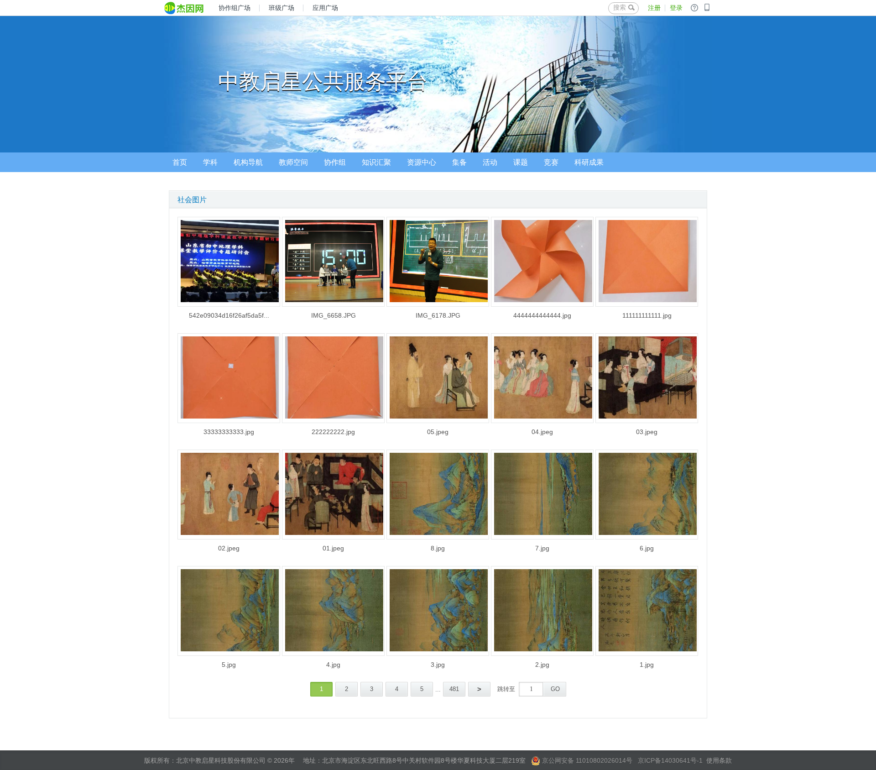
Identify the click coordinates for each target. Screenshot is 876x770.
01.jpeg (333, 548)
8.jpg (438, 548)
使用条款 (719, 760)
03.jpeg (646, 431)
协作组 (335, 162)
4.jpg (333, 664)
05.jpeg (437, 431)
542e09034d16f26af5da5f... (229, 315)
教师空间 (293, 162)
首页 (179, 162)
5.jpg (229, 664)
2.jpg (542, 664)
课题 (520, 162)
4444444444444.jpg (542, 315)
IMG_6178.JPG (438, 315)
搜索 (619, 7)
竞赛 (551, 162)
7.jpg (542, 548)
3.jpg (438, 664)
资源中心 (421, 162)
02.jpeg (229, 548)
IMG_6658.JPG (333, 315)
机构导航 (248, 162)
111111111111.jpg (647, 315)
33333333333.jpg (228, 431)
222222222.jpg (333, 431)
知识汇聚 (376, 162)
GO (555, 689)
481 (454, 689)
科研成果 (589, 162)
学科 (210, 162)
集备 (459, 162)
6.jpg (647, 548)
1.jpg (647, 664)
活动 (490, 162)
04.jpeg (542, 431)
